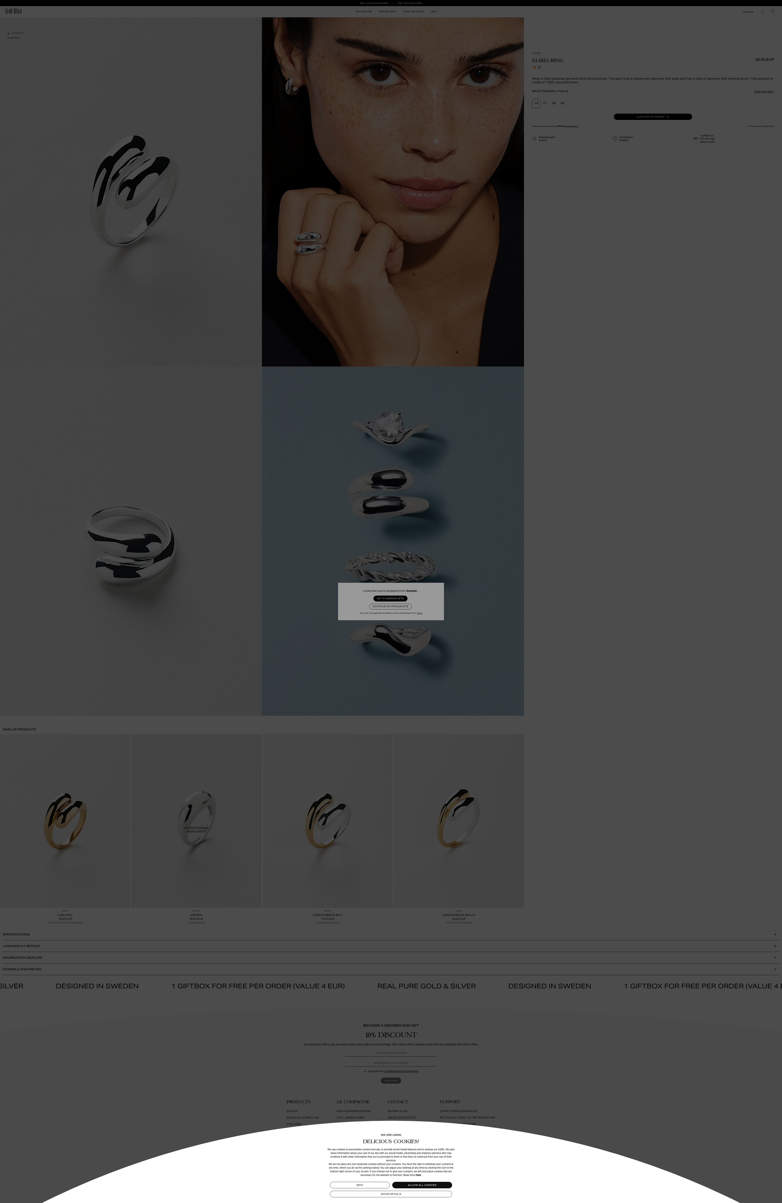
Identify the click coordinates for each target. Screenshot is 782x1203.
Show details (391, 1194)
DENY (360, 1185)
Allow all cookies (422, 1185)
